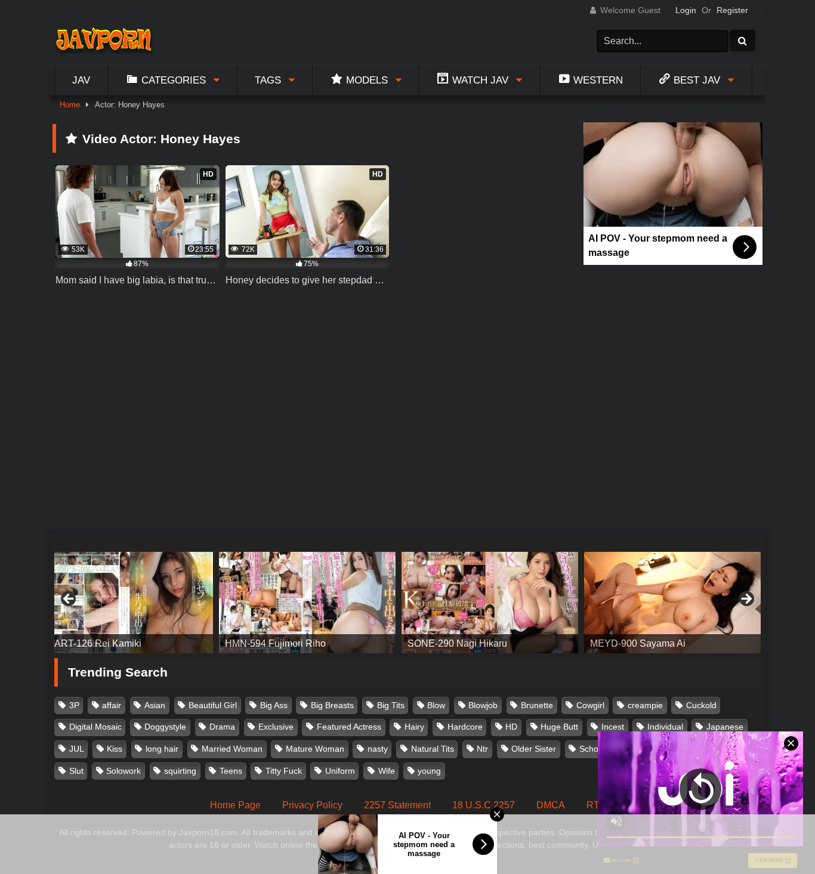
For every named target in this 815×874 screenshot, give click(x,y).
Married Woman (232, 748)
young (429, 771)
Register (732, 10)
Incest (612, 726)
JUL (76, 748)
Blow (436, 705)
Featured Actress (349, 726)
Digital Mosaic (95, 726)
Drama (222, 726)
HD (511, 726)
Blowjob (483, 705)
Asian (154, 705)
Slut (76, 771)
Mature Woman (315, 748)
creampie (645, 705)
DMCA (550, 805)
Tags (268, 80)
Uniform (340, 771)
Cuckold (701, 705)
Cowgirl (590, 705)
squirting (180, 771)
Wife (386, 771)
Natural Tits (432, 748)
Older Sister (533, 748)
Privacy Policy (312, 805)
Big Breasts (332, 705)
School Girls (602, 748)
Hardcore (465, 726)
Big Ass (274, 705)
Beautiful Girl (213, 705)
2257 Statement (397, 805)
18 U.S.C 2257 (483, 805)
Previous (69, 600)
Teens (231, 771)
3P (74, 705)
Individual (665, 726)
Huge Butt (559, 726)
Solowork (123, 771)
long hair (162, 748)
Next (746, 600)
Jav (81, 80)
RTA (596, 805)
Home (70, 104)
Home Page (235, 805)
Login (685, 10)
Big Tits (391, 705)
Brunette (537, 705)
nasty (378, 748)
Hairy (414, 726)
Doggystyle (165, 726)
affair (111, 705)
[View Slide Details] (124, 602)
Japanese (724, 726)
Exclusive (276, 726)
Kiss (114, 748)
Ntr (482, 748)
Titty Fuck (284, 771)
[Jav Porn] (104, 41)
